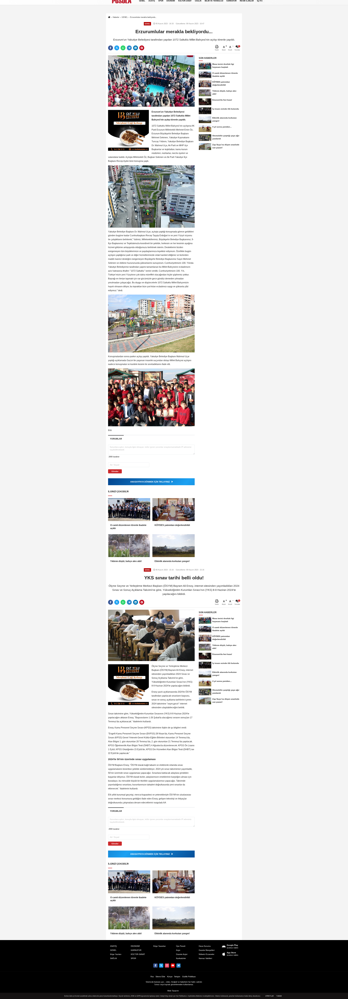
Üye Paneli (180, 946)
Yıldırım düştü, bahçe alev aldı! (126, 561)
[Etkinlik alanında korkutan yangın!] (173, 545)
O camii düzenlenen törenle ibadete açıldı (128, 526)
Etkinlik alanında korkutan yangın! (172, 561)
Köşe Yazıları (115, 954)
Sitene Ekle (160, 977)
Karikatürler (181, 958)
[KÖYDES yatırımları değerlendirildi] (173, 509)
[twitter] (116, 47)
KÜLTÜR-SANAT (138, 954)
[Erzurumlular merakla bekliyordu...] (151, 81)
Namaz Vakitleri (205, 958)
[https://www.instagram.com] (167, 965)
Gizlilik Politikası (189, 977)
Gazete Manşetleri (207, 950)
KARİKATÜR (136, 950)
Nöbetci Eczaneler (206, 954)
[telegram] (129, 47)
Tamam (279, 996)
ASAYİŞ (113, 946)
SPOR (133, 958)
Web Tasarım (173, 991)
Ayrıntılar (269, 996)
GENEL (113, 950)
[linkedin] (135, 47)
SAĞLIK (113, 958)
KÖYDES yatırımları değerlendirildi (172, 525)
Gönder (114, 471)
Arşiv (178, 950)
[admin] (178, 965)
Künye (170, 977)
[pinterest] (141, 47)
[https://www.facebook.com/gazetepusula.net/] (155, 965)
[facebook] (110, 47)
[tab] (116, 438)
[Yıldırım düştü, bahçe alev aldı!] (129, 545)
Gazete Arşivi (181, 954)
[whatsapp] (123, 47)
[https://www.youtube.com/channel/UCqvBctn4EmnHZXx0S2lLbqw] (173, 965)
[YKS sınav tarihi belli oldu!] (151, 635)
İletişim (177, 977)
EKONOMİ (135, 946)
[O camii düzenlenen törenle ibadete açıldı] (129, 509)
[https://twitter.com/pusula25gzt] (161, 965)
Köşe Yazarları (159, 946)
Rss (152, 977)
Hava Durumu (205, 946)
